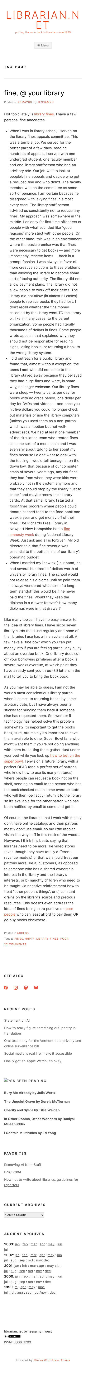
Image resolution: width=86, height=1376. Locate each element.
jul (6, 1249)
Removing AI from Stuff (22, 1165)
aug (13, 1260)
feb (25, 1244)
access (23, 933)
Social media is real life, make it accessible (38, 1053)
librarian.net (43, 20)
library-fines (47, 938)
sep (22, 1260)
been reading (31, 1081)
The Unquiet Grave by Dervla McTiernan (37, 1101)
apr (42, 1244)
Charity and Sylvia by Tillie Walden (32, 1110)
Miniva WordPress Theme (52, 1360)
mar (34, 1244)
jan (17, 1244)
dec (47, 1260)
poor (64, 938)
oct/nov (40, 1292)
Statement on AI (17, 1020)
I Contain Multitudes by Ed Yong (30, 1133)
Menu (45, 45)
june (41, 1287)
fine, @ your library (34, 93)
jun (59, 1244)
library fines (44, 114)
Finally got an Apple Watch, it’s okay (32, 1061)
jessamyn (46, 102)
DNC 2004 (12, 1172)
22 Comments (15, 944)
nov (39, 1260)
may (51, 1244)
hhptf (30, 938)
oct (30, 1260)
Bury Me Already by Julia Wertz (30, 1093)
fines (18, 938)
